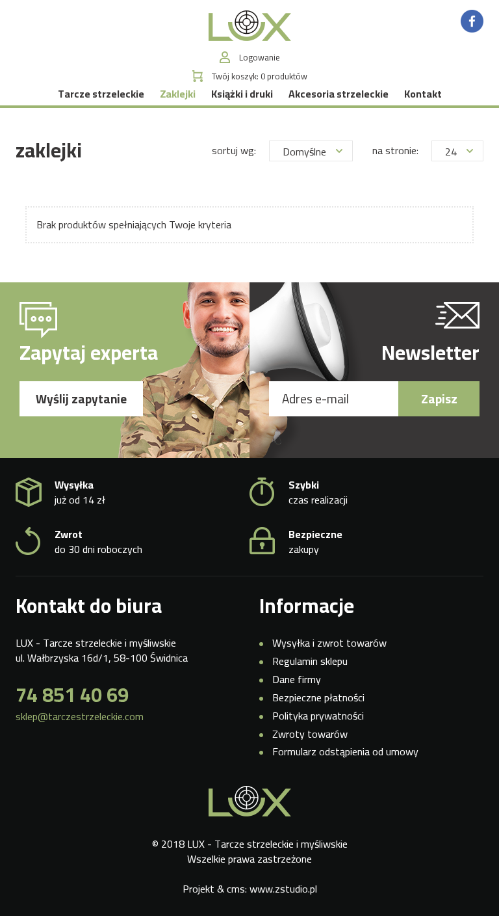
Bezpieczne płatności (318, 697)
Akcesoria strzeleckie (338, 93)
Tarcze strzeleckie (101, 93)
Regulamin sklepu (310, 661)
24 (451, 151)
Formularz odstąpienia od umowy (345, 751)
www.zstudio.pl (283, 888)
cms (236, 888)
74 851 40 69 (72, 694)
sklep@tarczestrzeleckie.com (80, 716)
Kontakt (423, 93)
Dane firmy (296, 679)
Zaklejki (178, 93)
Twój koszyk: (259, 76)
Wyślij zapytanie (81, 399)
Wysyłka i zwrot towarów (329, 643)
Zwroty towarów (310, 734)
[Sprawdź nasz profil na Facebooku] (472, 20)
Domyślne (304, 151)
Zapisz (439, 399)
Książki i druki (242, 93)
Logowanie (259, 57)
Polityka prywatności (318, 715)
